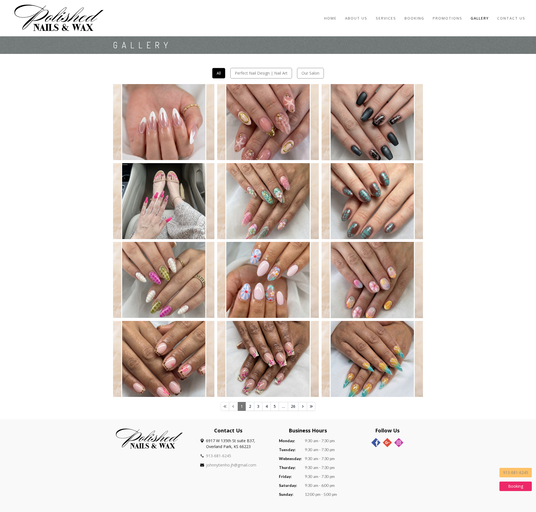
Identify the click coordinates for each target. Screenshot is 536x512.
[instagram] (399, 442)
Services (386, 18)
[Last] (311, 406)
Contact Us (511, 18)
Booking (414, 18)
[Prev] (233, 406)
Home (330, 18)
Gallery (480, 18)
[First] (225, 406)
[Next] (302, 406)
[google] (387, 442)
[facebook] (376, 442)
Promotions (447, 18)
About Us (356, 18)
